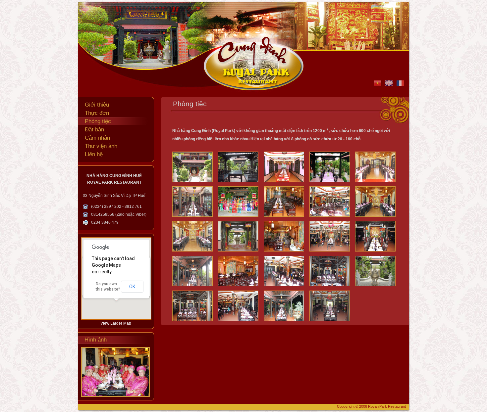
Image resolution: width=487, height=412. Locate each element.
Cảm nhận (97, 138)
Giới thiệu (97, 105)
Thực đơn (97, 113)
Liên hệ (94, 154)
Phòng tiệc (98, 121)
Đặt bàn (94, 129)
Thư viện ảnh (101, 146)
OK (132, 286)
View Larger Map (115, 323)
